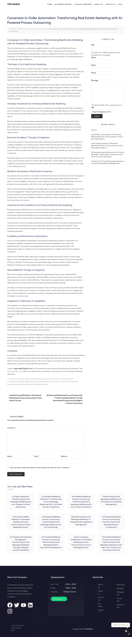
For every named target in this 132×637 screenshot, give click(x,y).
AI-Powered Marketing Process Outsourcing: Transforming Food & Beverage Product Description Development (51, 542)
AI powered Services (63, 4)
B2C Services (38, 379)
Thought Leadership (83, 4)
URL (92, 45)
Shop (120, 4)
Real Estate (10, 384)
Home (49, 4)
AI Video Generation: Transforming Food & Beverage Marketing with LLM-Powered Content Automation (20, 501)
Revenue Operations (21, 384)
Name (10, 456)
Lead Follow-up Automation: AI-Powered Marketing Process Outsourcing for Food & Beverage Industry (107, 137)
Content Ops (47, 379)
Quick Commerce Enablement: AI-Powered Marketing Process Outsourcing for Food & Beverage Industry (81, 542)
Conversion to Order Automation (62, 379)
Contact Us (110, 4)
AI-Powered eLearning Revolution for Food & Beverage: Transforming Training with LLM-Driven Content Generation (107, 154)
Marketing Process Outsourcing (54, 381)
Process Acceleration (71, 381)
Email (36, 456)
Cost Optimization (13, 381)
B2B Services (29, 379)
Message (94, 80)
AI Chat (94, 130)
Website (64, 456)
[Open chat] (127, 632)
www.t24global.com (14, 371)
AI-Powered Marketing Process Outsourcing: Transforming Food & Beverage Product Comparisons (111, 522)
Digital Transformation (27, 381)
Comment (11, 428)
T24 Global (13, 4)
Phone (93, 73)
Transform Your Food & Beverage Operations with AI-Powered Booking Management (108, 162)
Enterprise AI (39, 381)
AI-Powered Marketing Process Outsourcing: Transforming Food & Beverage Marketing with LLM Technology (51, 522)
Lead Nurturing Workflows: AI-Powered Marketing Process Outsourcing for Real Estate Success (25, 397)
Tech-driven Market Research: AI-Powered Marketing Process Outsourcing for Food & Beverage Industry (21, 522)
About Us (99, 4)
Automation (20, 379)
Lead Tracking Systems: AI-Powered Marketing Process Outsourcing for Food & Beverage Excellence (107, 145)
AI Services (12, 379)
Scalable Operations (42, 384)
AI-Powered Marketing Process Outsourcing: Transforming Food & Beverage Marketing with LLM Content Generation (81, 501)
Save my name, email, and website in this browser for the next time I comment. (40, 468)
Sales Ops (32, 384)
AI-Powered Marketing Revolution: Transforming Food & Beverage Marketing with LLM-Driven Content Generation (51, 501)
